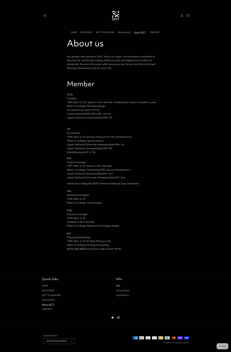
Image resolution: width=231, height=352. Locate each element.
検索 (118, 286)
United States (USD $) (56, 341)
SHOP (45, 286)
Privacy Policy (123, 291)
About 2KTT (48, 305)
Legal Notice (122, 295)
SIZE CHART (48, 291)
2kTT (172, 343)
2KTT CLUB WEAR (51, 295)
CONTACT (47, 309)
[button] (45, 15)
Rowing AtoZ (48, 300)
